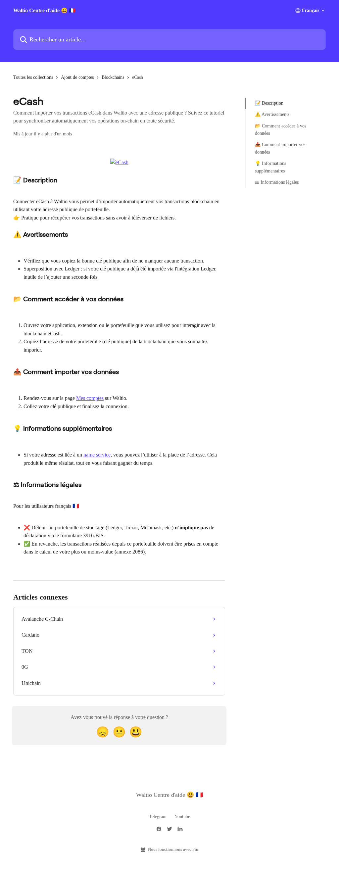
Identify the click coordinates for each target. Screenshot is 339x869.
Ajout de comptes (77, 77)
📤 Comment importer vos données (280, 148)
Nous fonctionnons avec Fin (173, 849)
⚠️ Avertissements (272, 114)
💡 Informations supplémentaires (270, 167)
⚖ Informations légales (277, 182)
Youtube (182, 816)
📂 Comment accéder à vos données (280, 129)
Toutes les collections (33, 77)
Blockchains (113, 77)
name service (97, 455)
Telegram (158, 816)
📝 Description (269, 103)
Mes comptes (90, 398)
